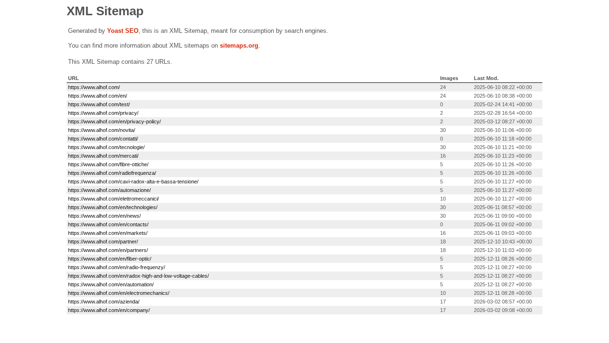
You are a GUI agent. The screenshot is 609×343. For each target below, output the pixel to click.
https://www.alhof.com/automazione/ (109, 190)
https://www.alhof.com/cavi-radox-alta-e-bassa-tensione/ (133, 181)
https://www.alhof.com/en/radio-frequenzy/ (116, 267)
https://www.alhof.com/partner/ (103, 241)
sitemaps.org (239, 45)
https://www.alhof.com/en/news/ (104, 216)
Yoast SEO (122, 30)
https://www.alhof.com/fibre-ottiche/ (108, 164)
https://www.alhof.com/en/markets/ (107, 233)
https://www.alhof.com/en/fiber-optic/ (109, 259)
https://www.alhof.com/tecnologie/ (106, 147)
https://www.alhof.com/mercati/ (103, 156)
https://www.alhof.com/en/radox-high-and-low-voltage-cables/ (138, 276)
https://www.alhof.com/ (94, 87)
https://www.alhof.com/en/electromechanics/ (118, 293)
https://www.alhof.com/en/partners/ (108, 250)
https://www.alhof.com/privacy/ (103, 113)
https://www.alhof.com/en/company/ (109, 310)
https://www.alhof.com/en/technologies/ (112, 207)
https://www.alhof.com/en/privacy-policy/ (114, 121)
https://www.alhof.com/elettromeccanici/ (113, 199)
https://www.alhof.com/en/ (97, 96)
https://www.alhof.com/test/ (99, 104)
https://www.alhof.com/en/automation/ (111, 284)
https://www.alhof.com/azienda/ (103, 301)
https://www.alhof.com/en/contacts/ (108, 224)
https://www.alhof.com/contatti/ (103, 138)
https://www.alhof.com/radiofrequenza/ (112, 173)
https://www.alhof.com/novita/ (101, 130)
